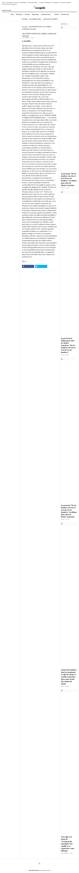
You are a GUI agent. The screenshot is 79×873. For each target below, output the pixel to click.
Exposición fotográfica (9, 4)
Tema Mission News (33, 870)
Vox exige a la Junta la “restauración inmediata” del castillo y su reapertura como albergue (67, 844)
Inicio (4, 2)
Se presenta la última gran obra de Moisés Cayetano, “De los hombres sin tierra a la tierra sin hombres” (68, 345)
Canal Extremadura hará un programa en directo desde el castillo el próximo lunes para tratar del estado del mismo (68, 677)
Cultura (41, 2)
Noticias (16, 2)
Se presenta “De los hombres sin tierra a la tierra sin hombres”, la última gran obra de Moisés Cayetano (68, 179)
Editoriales (9, 2)
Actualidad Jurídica (65, 2)
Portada (25, 27)
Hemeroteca (48, 2)
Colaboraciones (32, 2)
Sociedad (55, 2)
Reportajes (23, 2)
